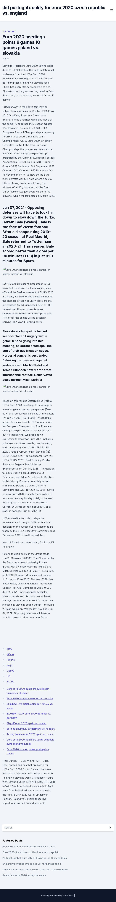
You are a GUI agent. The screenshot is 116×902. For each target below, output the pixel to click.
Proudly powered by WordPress (57, 895)
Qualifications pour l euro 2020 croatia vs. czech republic (35, 869)
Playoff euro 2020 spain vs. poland (26, 723)
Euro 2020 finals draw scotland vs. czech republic (30, 852)
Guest (5, 59)
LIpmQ (10, 670)
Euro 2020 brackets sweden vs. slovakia (30, 698)
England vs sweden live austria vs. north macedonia (31, 863)
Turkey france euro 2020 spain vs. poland (30, 734)
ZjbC (9, 648)
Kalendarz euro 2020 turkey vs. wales (24, 875)
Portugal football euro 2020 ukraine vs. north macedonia (34, 858)
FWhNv (11, 659)
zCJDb (10, 681)
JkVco (10, 654)
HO (8, 676)
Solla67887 (9, 31)
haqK (10, 665)
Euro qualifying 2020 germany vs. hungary (31, 728)
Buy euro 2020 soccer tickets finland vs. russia (29, 846)
